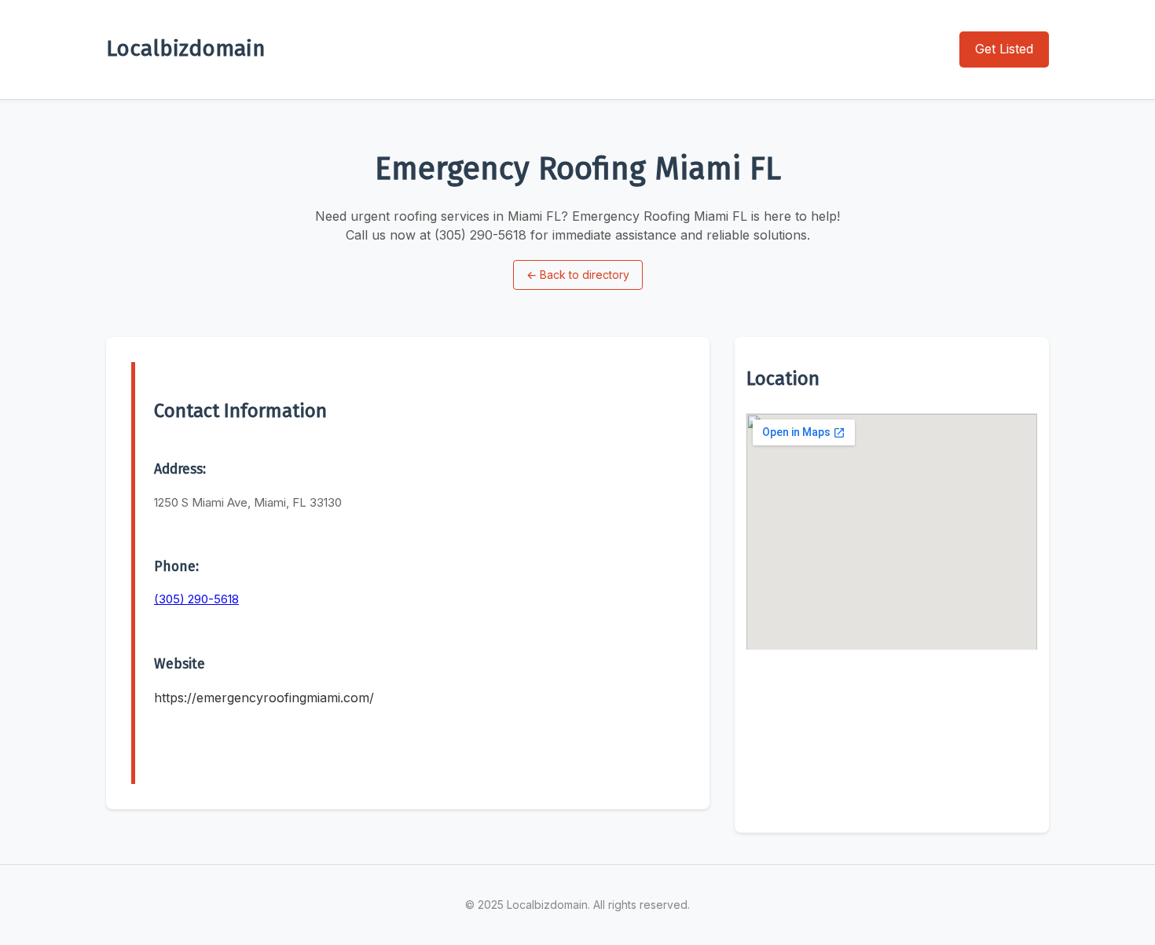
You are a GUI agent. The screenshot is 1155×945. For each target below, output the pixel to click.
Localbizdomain (186, 48)
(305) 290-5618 (196, 599)
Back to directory (577, 274)
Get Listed (1004, 49)
